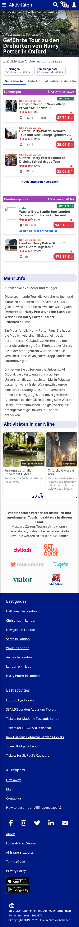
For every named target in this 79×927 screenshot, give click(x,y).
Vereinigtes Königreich (21, 12)
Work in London (17, 648)
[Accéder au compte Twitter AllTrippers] (38, 824)
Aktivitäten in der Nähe (61, 81)
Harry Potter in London (23, 676)
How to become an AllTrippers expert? (33, 807)
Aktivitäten (54, 12)
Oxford (41, 12)
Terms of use (15, 862)
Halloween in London (21, 611)
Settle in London (18, 639)
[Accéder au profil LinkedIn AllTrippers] (52, 824)
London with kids (18, 666)
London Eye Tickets (20, 700)
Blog (9, 789)
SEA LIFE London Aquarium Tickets (31, 709)
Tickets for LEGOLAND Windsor (28, 728)
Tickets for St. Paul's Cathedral (28, 755)
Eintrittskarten (14, 81)
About (10, 834)
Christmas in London (21, 620)
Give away (13, 780)
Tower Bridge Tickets (21, 746)
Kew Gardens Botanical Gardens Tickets (35, 737)
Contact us (14, 798)
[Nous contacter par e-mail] (66, 824)
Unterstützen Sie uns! (21, 843)
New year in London (20, 630)
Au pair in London (19, 657)
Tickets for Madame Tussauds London (33, 719)
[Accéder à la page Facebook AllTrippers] (12, 824)
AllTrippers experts (19, 852)
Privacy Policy (16, 871)
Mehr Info (34, 81)
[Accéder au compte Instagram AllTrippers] (24, 824)
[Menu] (4, 5)
